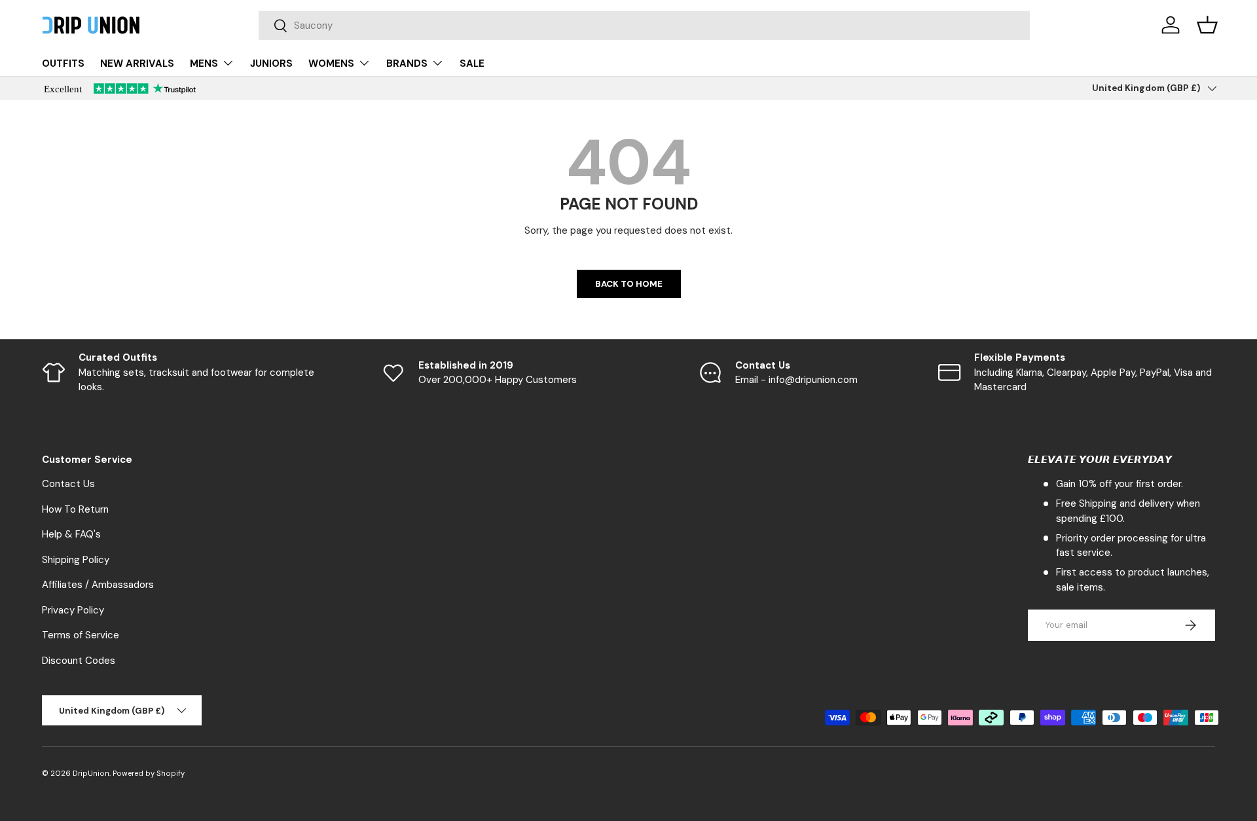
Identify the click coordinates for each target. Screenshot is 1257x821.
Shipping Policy (75, 559)
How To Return (75, 509)
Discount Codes (78, 660)
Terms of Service (80, 635)
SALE (472, 63)
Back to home (629, 283)
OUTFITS (63, 63)
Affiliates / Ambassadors (98, 584)
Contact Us (68, 483)
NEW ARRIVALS (137, 63)
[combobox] (644, 25)
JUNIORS (271, 63)
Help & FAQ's (71, 534)
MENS (204, 63)
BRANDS (407, 63)
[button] (1207, 24)
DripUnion (91, 773)
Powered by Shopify (149, 773)
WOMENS (331, 63)
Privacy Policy (73, 610)
